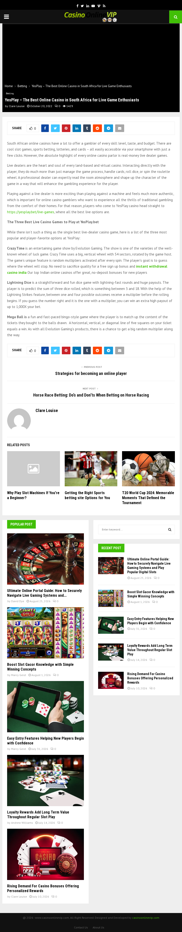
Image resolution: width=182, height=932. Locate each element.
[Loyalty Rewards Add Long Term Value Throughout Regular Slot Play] (45, 780)
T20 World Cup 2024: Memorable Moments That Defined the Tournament (148, 498)
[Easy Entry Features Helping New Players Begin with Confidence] (45, 706)
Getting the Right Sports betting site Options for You (87, 495)
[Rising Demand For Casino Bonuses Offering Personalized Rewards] (45, 854)
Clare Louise (17, 106)
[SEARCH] (170, 529)
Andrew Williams (22, 822)
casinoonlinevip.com (145, 917)
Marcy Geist (18, 675)
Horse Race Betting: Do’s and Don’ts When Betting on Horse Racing (91, 395)
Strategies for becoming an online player (91, 373)
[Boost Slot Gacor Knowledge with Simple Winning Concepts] (45, 632)
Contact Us (81, 927)
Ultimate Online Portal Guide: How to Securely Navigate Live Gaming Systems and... (44, 593)
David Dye (17, 601)
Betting (10, 93)
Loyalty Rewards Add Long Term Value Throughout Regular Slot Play (38, 814)
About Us (98, 927)
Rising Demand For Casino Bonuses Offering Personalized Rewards (43, 888)
